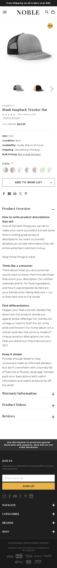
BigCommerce (28, 550)
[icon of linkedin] (31, 496)
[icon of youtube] (15, 496)
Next (51, 88)
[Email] (9, 193)
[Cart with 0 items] (53, 12)
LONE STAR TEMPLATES (26, 548)
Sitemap (44, 543)
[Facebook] (3, 193)
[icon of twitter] (20, 496)
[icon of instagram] (4, 496)
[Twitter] (20, 193)
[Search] (47, 12)
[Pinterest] (26, 193)
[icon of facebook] (10, 496)
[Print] (14, 193)
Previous (5, 88)
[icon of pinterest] (26, 496)
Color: (6, 163)
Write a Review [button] (11, 117)
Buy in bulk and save (29, 154)
